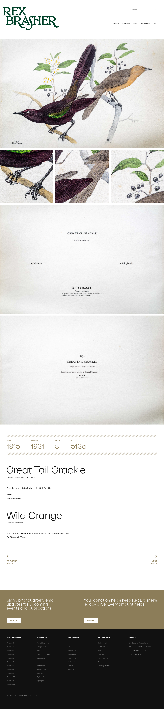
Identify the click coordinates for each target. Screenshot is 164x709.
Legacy (116, 23)
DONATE (90, 620)
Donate (135, 23)
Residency (145, 23)
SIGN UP (13, 620)
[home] (34, 18)
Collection (126, 23)
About (155, 23)
